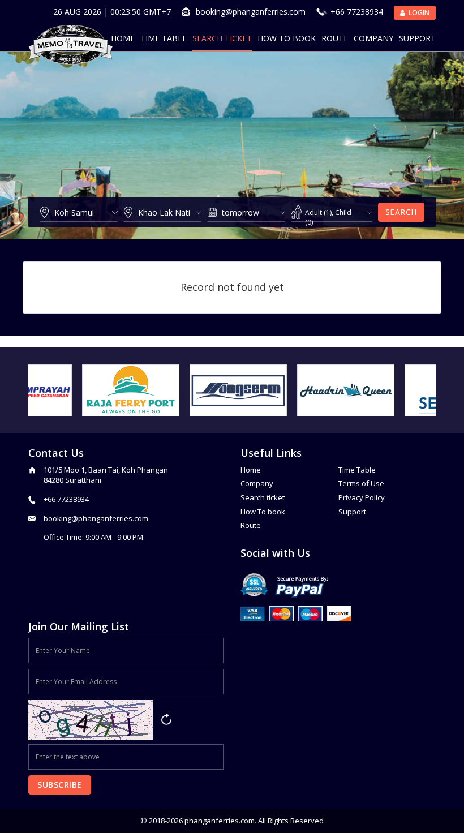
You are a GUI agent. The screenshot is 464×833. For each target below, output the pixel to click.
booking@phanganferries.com (251, 11)
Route (334, 38)
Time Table (163, 38)
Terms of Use (361, 483)
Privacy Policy (361, 497)
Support (417, 38)
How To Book (286, 38)
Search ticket (262, 497)
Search (401, 212)
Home (123, 38)
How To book (262, 511)
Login (418, 13)
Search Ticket (222, 38)
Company (373, 38)
